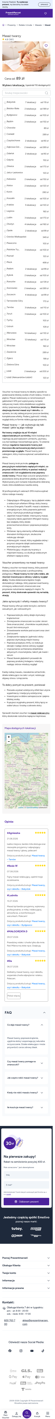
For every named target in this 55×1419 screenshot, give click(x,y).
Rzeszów (11, 281)
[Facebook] (10, 1350)
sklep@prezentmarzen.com (35, 1322)
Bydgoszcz (12, 115)
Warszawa (11, 333)
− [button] (9, 741)
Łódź (9, 371)
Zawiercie (11, 352)
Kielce (10, 185)
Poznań (10, 256)
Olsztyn (10, 224)
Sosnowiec (12, 288)
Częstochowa (13, 140)
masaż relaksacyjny (39, 713)
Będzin (10, 121)
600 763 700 (9, 1322)
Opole (10, 230)
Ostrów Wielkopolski (16, 237)
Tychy (10, 320)
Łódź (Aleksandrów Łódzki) (19, 377)
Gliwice (10, 166)
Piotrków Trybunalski (14, 249)
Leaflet (20, 807)
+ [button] (9, 737)
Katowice (11, 179)
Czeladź (10, 134)
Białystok (11, 102)
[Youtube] (32, 1350)
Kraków (10, 205)
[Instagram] (21, 1350)
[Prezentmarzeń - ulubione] (45, 13)
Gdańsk (10, 153)
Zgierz (10, 358)
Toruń (9, 314)
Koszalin (11, 198)
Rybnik (10, 275)
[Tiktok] (43, 1350)
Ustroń (10, 326)
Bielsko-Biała (13, 108)
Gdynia (10, 160)
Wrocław (11, 339)
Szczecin (11, 294)
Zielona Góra (13, 365)
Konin (9, 192)
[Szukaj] (47, 93)
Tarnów (10, 307)
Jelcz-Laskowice (15, 173)
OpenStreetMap (32, 807)
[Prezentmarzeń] (13, 13)
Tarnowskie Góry (15, 301)
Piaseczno (11, 243)
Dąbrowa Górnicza (14, 147)
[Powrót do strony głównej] (3, 25)
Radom (10, 268)
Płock (9, 262)
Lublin (9, 217)
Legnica (10, 211)
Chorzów (11, 128)
